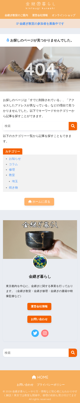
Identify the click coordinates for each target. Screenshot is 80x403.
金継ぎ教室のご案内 (16, 15)
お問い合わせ (39, 319)
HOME (42, 377)
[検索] (73, 126)
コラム (13, 164)
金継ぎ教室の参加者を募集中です (42, 23)
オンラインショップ (63, 15)
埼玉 (15, 181)
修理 (12, 169)
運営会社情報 (40, 15)
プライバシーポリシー (51, 384)
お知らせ (15, 158)
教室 (12, 175)
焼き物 (13, 187)
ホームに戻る (41, 201)
